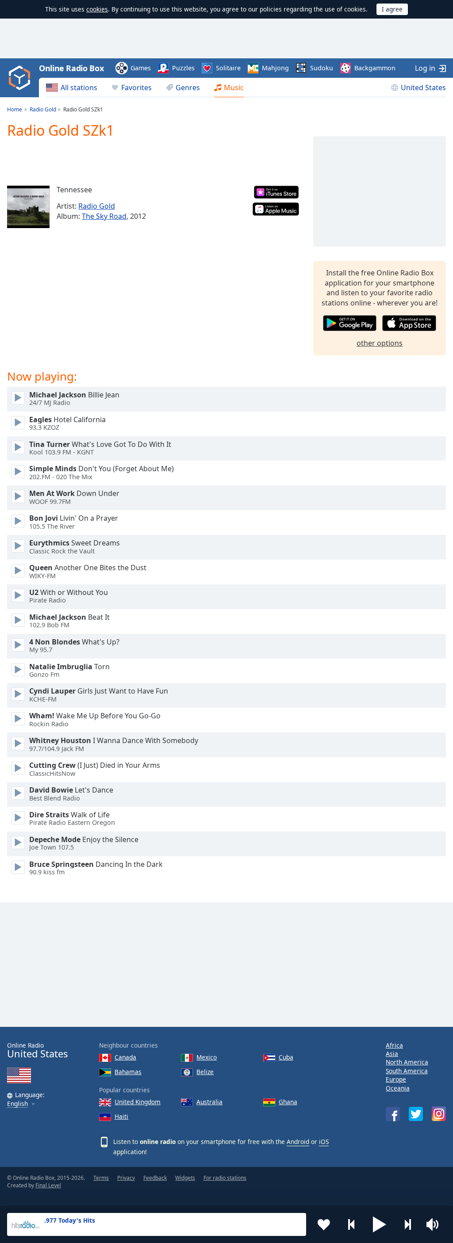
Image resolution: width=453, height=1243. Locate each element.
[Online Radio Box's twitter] (416, 1114)
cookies (97, 9)
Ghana (288, 1102)
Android (298, 1141)
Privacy (126, 1178)
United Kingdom (138, 1102)
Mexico (206, 1057)
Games (141, 68)
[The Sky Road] (28, 207)
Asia (392, 1053)
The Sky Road (104, 216)
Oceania (398, 1088)
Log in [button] (425, 68)
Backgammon (374, 68)
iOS (324, 1141)
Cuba (286, 1057)
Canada (125, 1057)
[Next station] (407, 1224)
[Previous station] (351, 1224)
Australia (209, 1102)
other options (380, 343)
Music (234, 87)
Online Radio (37, 1050)
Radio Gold (96, 206)
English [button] (17, 1104)
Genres (188, 87)
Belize (205, 1072)
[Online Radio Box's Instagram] (439, 1113)
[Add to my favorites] (323, 1224)
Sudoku (321, 68)
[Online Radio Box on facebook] (393, 1114)
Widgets (185, 1178)
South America (407, 1071)
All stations (79, 87)
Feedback (155, 1178)
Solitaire (228, 68)
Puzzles (183, 68)
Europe (396, 1079)
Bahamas (128, 1072)
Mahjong (275, 68)
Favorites (136, 87)
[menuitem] (71, 87)
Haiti (121, 1116)
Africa (394, 1045)
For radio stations (224, 1178)
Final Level (48, 1185)
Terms (101, 1178)
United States (423, 87)
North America (407, 1062)
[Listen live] (18, 397)
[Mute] (435, 1224)
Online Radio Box (71, 68)
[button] (379, 1224)
